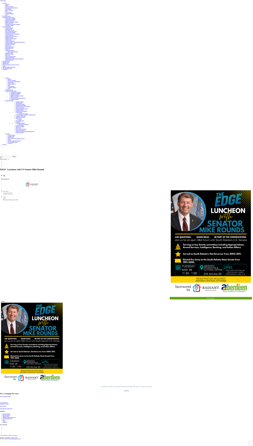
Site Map (2, 437)
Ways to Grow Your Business (11, 7)
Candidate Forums (9, 37)
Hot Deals (123, 386)
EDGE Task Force (9, 23)
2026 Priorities (8, 8)
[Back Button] (1, 176)
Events (4, 65)
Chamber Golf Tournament (11, 38)
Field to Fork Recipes (9, 46)
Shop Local (7, 55)
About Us (5, 3)
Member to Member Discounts (9, 67)
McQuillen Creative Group (15, 438)
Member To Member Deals (130, 386)
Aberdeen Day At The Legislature (12, 33)
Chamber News (6, 62)
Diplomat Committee (9, 20)
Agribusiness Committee (10, 18)
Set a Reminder (210, 298)
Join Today (3, 0)
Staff (6, 11)
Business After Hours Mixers (11, 36)
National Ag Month (9, 54)
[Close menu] (0, 0)
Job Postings (142, 386)
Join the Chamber (6, 61)
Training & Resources (9, 57)
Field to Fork (8, 45)
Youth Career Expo (9, 60)
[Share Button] (4, 175)
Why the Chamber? (9, 6)
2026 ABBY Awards (9, 30)
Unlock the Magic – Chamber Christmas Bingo (15, 42)
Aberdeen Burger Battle (10, 32)
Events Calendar (118, 386)
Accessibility (7, 437)
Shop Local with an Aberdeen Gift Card (11, 64)
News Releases (111, 386)
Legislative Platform (9, 13)
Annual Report (8, 12)
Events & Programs (7, 26)
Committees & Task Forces (8, 17)
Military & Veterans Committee (11, 22)
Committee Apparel (9, 25)
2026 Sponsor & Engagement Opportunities (14, 58)
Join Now (5, 144)
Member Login (6, 416)
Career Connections (9, 35)
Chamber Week (8, 39)
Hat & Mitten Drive (9, 48)
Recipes (20, 119)
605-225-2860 (3, 406)
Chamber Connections (10, 44)
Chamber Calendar (9, 27)
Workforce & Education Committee (12, 24)
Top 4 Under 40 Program (10, 56)
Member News (6, 63)
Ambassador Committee (10, 19)
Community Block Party (10, 43)
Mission (7, 5)
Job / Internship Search (7, 68)
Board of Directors (9, 10)
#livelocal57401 (8, 29)
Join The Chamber (149, 386)
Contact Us (5, 69)
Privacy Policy (15, 437)
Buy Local (138, 386)
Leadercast (7, 49)
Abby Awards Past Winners (11, 31)
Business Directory (7, 16)
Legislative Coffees (9, 52)
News (4, 419)
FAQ (6, 14)
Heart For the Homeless (13, 51)
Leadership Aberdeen (9, 50)
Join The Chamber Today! (5, 396)
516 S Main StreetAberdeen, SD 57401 (4, 403)
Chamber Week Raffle (10, 41)
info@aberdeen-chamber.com (6, 408)
